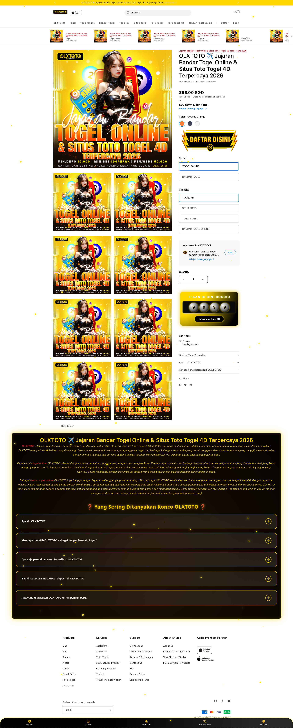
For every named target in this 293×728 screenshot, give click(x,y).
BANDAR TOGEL (191, 176)
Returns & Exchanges (141, 657)
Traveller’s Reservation (108, 680)
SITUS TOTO (189, 208)
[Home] (60, 12)
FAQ (132, 668)
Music (66, 668)
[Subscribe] (109, 710)
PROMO (30, 724)
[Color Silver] (197, 123)
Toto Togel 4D (176, 23)
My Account (136, 646)
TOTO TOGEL (190, 218)
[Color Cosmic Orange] (182, 124)
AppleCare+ (102, 646)
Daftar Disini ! (170, 3)
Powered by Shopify (221, 717)
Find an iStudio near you (176, 651)
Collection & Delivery (141, 651)
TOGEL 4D (188, 197)
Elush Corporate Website (176, 663)
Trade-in (100, 674)
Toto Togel (156, 23)
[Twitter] (186, 385)
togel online (40, 463)
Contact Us (136, 663)
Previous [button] (54, 2)
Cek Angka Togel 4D (209, 319)
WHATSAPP (205, 724)
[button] (59, 23)
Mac (65, 646)
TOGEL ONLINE (190, 166)
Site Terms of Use (139, 680)
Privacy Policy (137, 674)
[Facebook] (181, 385)
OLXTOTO (59, 23)
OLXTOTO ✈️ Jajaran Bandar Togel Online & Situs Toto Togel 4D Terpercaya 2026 (129, 3)
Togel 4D (124, 23)
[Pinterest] (191, 385)
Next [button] (238, 2)
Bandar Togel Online (200, 23)
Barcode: (200, 82)
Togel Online (87, 23)
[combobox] (158, 12)
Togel (72, 23)
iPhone (66, 657)
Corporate (101, 651)
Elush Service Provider (108, 663)
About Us (168, 646)
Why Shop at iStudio (174, 657)
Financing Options (106, 668)
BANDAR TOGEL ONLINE (195, 229)
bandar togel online (41, 480)
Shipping (197, 97)
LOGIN (88, 724)
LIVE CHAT (263, 724)
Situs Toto (140, 23)
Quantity (184, 271)
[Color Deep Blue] (190, 123)
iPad (65, 651)
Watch (66, 663)
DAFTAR (146, 724)
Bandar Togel (107, 23)
